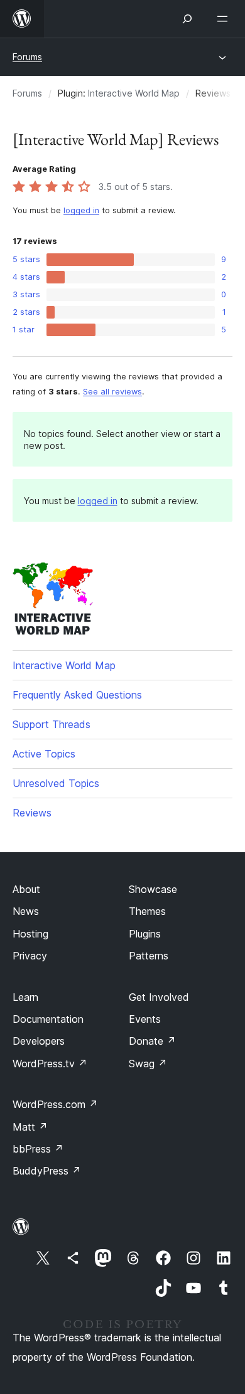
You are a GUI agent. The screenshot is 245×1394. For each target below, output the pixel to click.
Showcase (153, 889)
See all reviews (112, 391)
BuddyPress (47, 1170)
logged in (81, 210)
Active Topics (44, 753)
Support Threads (51, 724)
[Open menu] (225, 19)
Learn (25, 997)
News (26, 911)
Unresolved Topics (56, 783)
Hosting (30, 933)
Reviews (32, 812)
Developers (39, 1041)
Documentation (48, 1019)
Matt (30, 1127)
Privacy (30, 955)
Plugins (145, 933)
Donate (152, 1041)
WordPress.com (55, 1104)
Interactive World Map (134, 93)
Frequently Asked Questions (77, 695)
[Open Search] (187, 19)
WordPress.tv (50, 1063)
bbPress (38, 1149)
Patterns (148, 955)
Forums (27, 56)
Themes (147, 911)
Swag (148, 1063)
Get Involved (159, 997)
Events (145, 1019)
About (26, 889)
